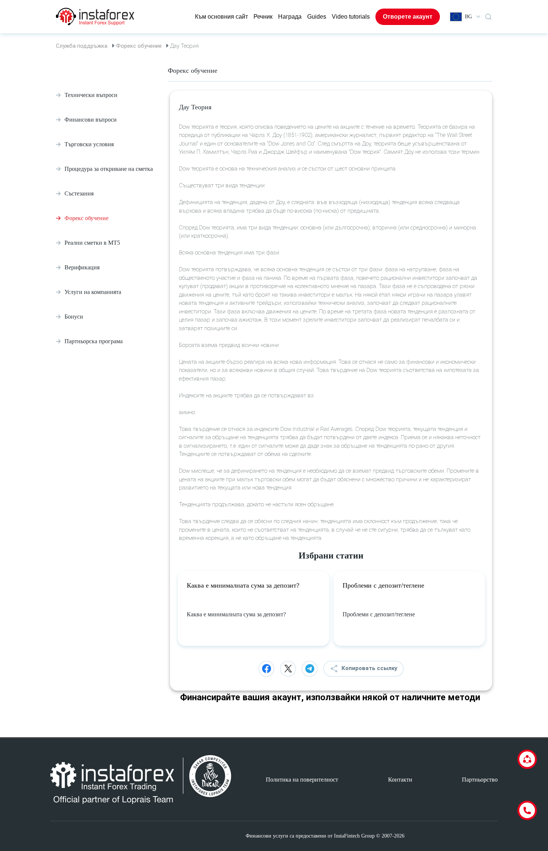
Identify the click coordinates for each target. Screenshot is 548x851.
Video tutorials (351, 16)
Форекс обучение (139, 46)
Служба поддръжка (81, 46)
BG (468, 16)
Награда (290, 16)
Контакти (400, 779)
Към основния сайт (221, 16)
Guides (316, 16)
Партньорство (480, 779)
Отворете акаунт (407, 16)
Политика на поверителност (302, 779)
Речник (263, 16)
